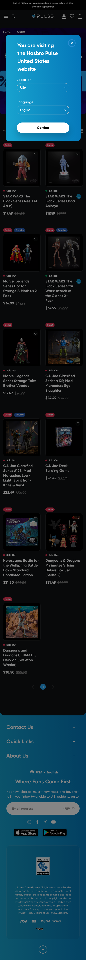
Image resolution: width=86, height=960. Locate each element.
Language (25, 102)
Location (24, 80)
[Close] (72, 43)
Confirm (43, 128)
